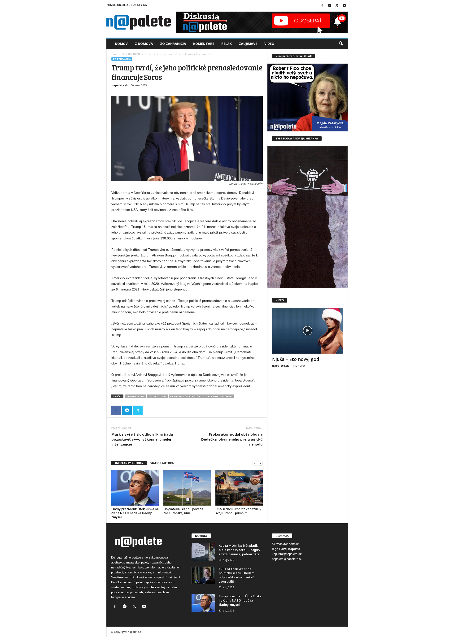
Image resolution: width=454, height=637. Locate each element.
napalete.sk (119, 85)
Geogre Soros (157, 396)
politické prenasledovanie (215, 396)
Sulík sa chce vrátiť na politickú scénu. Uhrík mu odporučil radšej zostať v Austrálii (237, 575)
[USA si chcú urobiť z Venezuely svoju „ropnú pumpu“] (239, 488)
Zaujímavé (248, 43)
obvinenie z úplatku (182, 396)
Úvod (114, 54)
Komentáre (203, 43)
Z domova (144, 43)
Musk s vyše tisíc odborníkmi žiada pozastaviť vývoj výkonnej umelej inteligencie (142, 439)
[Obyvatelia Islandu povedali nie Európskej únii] (187, 488)
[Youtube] (344, 5)
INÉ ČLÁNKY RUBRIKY (129, 463)
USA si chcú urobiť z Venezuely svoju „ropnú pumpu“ (238, 511)
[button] (341, 44)
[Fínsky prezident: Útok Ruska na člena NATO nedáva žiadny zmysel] (135, 488)
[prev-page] (254, 463)
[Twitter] (337, 5)
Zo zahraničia (173, 43)
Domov (121, 43)
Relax (226, 43)
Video (269, 43)
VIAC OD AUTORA (162, 463)
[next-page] (260, 463)
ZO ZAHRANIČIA (131, 54)
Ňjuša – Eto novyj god (295, 359)
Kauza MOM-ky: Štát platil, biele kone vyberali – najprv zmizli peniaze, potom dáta (239, 549)
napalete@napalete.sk (287, 559)
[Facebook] (322, 5)
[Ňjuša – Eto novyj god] (307, 331)
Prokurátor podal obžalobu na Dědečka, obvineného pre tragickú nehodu (231, 439)
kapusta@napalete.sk (287, 554)
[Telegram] (329, 5)
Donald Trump (136, 396)
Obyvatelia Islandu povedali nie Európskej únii (184, 511)
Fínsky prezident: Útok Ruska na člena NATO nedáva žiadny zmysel (135, 513)
